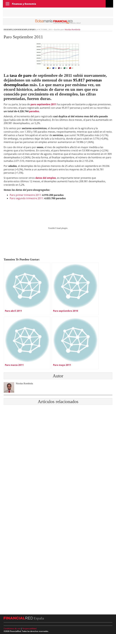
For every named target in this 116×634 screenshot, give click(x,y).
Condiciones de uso (12, 628)
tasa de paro (21, 75)
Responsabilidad (29, 628)
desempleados (11, 29)
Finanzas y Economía (24, 3)
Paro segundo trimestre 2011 (26, 198)
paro (32, 29)
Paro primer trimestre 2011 (25, 195)
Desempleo (24, 29)
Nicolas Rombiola (72, 29)
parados (34, 111)
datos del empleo (45, 178)
